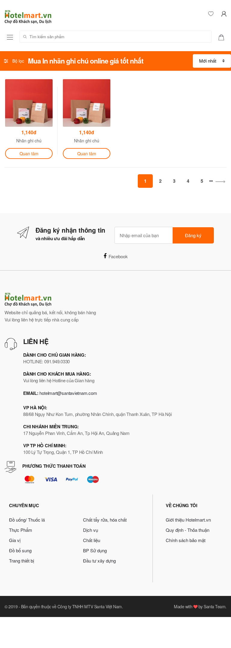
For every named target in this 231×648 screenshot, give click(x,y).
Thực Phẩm (20, 530)
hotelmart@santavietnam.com (68, 393)
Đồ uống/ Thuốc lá (27, 519)
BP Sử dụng (95, 550)
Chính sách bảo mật (185, 540)
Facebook (118, 256)
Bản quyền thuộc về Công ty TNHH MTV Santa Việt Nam (71, 606)
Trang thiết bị (21, 560)
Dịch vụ (90, 530)
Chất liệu (91, 540)
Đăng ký (193, 235)
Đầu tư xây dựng (99, 560)
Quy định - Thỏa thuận (187, 530)
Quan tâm (29, 153)
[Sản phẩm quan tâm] (223, 36)
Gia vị (14, 540)
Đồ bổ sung (20, 550)
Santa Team (214, 606)
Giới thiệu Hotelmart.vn (188, 519)
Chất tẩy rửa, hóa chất (105, 519)
